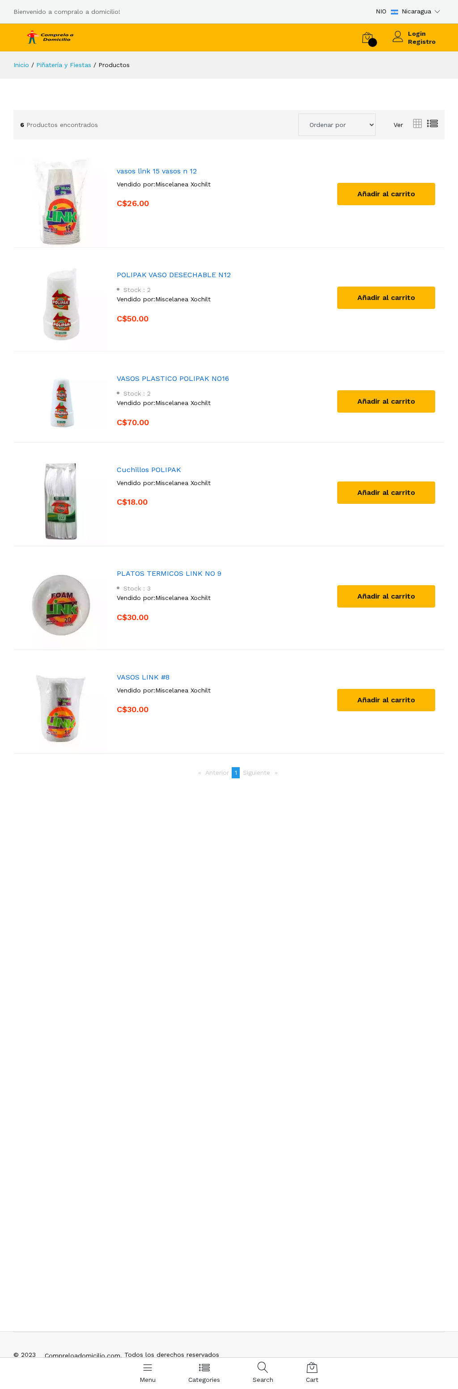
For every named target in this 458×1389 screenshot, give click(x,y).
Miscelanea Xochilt (183, 184)
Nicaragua (416, 11)
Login (417, 33)
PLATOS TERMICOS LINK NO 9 (169, 573)
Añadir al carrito (386, 194)
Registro (422, 41)
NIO (381, 11)
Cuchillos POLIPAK (149, 469)
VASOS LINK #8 (143, 677)
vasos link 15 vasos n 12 (157, 171)
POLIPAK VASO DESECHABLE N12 (174, 274)
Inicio (21, 64)
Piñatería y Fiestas (63, 64)
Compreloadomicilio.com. (83, 1355)
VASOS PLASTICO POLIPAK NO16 (173, 378)
